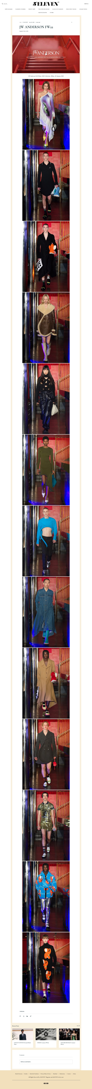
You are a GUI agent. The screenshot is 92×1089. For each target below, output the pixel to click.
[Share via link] (30, 1016)
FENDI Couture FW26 (43, 1042)
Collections (22, 1011)
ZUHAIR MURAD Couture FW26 (68, 1043)
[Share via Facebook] (20, 1016)
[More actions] (72, 22)
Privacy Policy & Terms (46, 1073)
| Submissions (61, 1073)
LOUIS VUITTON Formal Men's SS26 (22, 1043)
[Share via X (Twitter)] (23, 1016)
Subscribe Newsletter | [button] (35, 1073)
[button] (86, 3)
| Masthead (54, 1073)
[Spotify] (46, 1083)
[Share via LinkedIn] (27, 1016)
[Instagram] (44, 1083)
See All (78, 1025)
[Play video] (46, 54)
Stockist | (26, 1073)
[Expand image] (46, 114)
